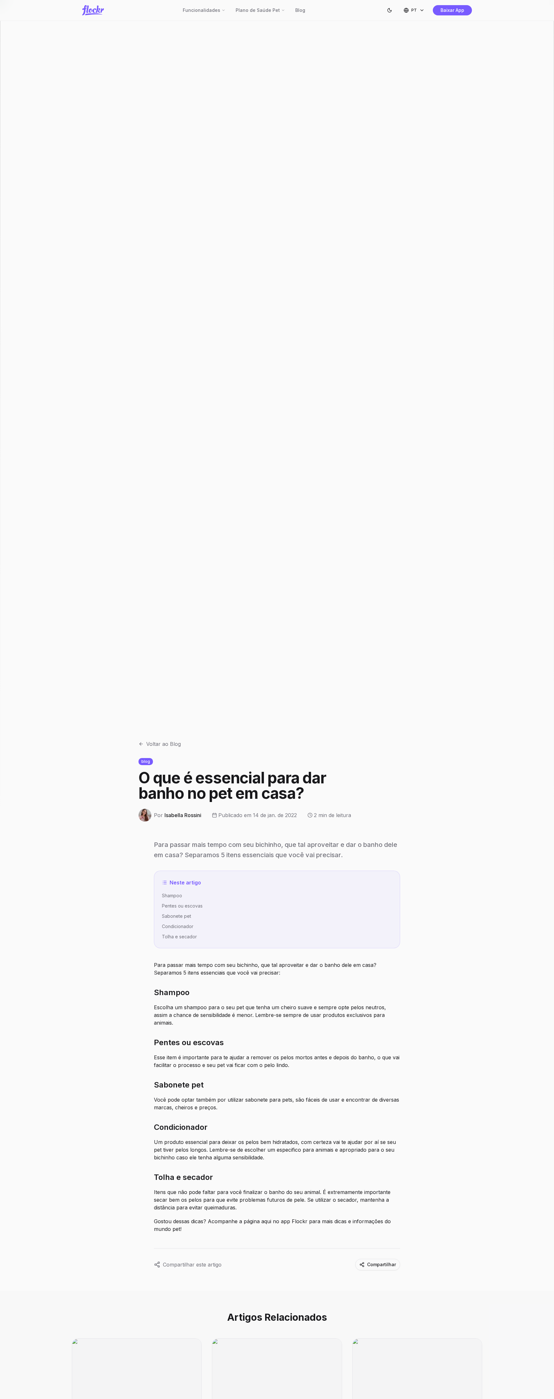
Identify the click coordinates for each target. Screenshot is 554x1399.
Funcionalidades (201, 10)
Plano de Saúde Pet (258, 10)
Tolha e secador (179, 936)
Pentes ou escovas (182, 905)
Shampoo (172, 895)
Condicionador (177, 926)
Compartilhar (381, 1264)
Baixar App (452, 10)
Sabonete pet (176, 916)
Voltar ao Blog (163, 744)
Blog (300, 10)
